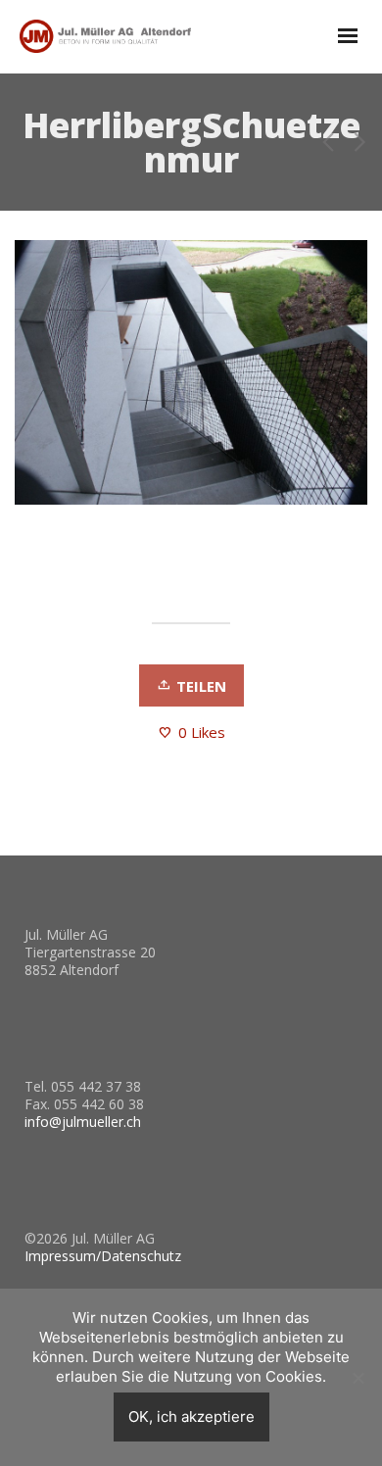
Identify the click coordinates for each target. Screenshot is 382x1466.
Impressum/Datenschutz (102, 1255)
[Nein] (357, 1378)
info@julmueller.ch (82, 1121)
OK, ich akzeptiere (191, 1416)
